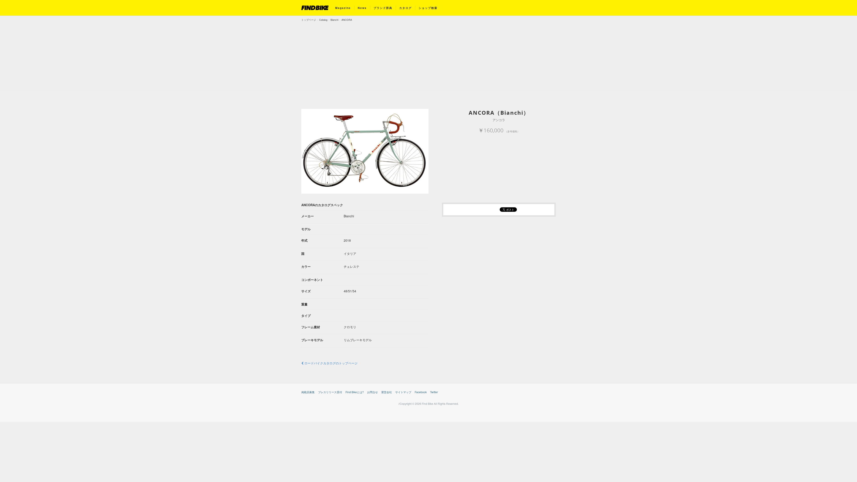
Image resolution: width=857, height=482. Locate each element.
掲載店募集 (308, 392)
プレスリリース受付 (330, 392)
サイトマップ (403, 392)
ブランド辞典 (383, 8)
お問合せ (372, 392)
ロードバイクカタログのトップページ (331, 363)
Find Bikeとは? (354, 392)
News (362, 8)
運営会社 (386, 392)
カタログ (405, 8)
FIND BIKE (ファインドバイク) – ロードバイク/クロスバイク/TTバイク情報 (315, 8)
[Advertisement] (428, 55)
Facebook (421, 392)
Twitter (434, 392)
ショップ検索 (428, 8)
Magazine (343, 8)
